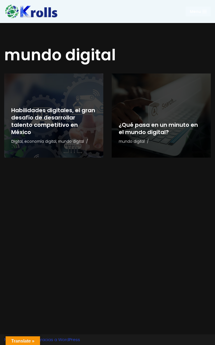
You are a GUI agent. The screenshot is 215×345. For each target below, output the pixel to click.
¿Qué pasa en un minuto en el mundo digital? (158, 128)
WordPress (69, 339)
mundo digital (71, 141)
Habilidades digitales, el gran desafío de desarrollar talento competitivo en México (53, 121)
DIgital (17, 141)
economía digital (40, 141)
